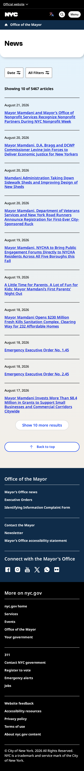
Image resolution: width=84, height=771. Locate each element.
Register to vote (17, 670)
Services (11, 614)
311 (7, 655)
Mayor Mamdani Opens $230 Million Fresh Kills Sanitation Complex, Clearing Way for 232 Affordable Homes (40, 321)
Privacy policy (15, 719)
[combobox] (52, 14)
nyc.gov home (15, 606)
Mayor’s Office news (20, 492)
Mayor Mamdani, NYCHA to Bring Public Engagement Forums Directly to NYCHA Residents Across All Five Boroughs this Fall (40, 254)
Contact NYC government (25, 662)
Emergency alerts (18, 678)
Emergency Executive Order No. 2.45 (36, 374)
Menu (74, 14)
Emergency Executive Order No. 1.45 (36, 350)
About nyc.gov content (22, 734)
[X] (37, 569)
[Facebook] (7, 569)
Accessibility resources (22, 711)
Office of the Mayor (26, 24)
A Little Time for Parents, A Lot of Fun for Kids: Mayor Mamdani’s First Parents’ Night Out (41, 289)
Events (9, 621)
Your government (18, 637)
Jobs (7, 685)
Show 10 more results (42, 425)
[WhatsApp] (47, 569)
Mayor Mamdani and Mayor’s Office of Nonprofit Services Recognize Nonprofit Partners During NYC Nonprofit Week (39, 117)
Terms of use (14, 726)
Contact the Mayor (19, 525)
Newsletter (13, 533)
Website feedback (19, 703)
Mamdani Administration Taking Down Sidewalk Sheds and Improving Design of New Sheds (41, 182)
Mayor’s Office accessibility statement (35, 540)
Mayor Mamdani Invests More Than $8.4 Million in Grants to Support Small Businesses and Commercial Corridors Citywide (40, 404)
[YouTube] (27, 569)
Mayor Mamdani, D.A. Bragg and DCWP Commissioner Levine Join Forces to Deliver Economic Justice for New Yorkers (41, 149)
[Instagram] (17, 569)
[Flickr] (56, 569)
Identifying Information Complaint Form (37, 507)
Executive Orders (18, 499)
